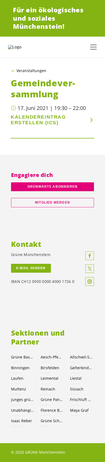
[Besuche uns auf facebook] (89, 255)
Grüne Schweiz (52, 420)
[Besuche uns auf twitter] (89, 268)
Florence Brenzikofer (52, 410)
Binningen (20, 367)
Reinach (48, 389)
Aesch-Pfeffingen (52, 357)
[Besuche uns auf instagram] (89, 281)
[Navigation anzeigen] (93, 47)
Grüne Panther (52, 399)
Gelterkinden (81, 367)
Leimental (49, 378)
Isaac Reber (21, 420)
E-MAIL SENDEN (31, 268)
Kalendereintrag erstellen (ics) (38, 119)
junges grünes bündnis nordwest (22, 399)
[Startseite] (21, 47)
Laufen (17, 378)
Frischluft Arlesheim (81, 399)
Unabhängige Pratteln (22, 410)
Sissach (76, 389)
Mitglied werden (52, 202)
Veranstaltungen (31, 71)
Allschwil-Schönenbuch (81, 357)
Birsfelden (50, 367)
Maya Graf (79, 410)
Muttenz (18, 389)
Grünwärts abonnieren (52, 187)
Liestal (76, 378)
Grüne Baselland (22, 357)
